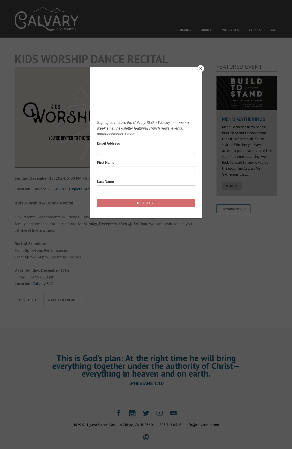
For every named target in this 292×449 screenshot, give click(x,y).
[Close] (200, 68)
